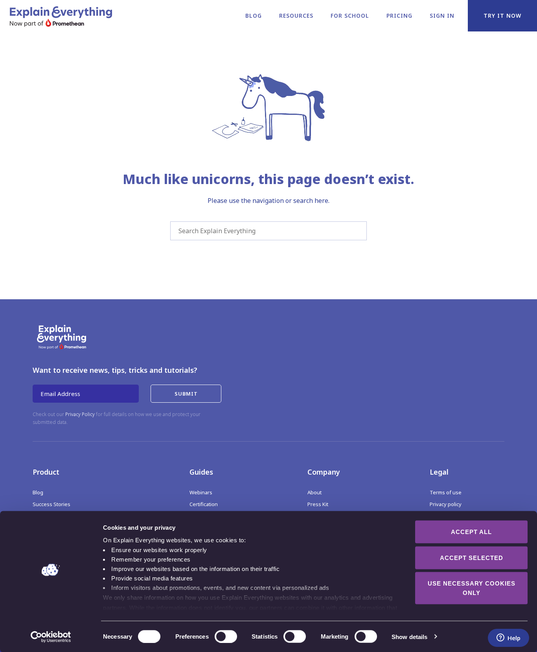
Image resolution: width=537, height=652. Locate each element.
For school (350, 15)
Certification (203, 504)
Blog (253, 15)
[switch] (217, 636)
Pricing (399, 15)
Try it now (502, 15)
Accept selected (471, 557)
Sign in (442, 15)
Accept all (471, 532)
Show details (409, 636)
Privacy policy (446, 504)
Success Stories (51, 504)
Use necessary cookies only (471, 588)
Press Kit (317, 504)
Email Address (60, 394)
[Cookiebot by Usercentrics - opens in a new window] (51, 637)
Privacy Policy (80, 414)
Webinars (200, 492)
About (314, 492)
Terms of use (446, 492)
